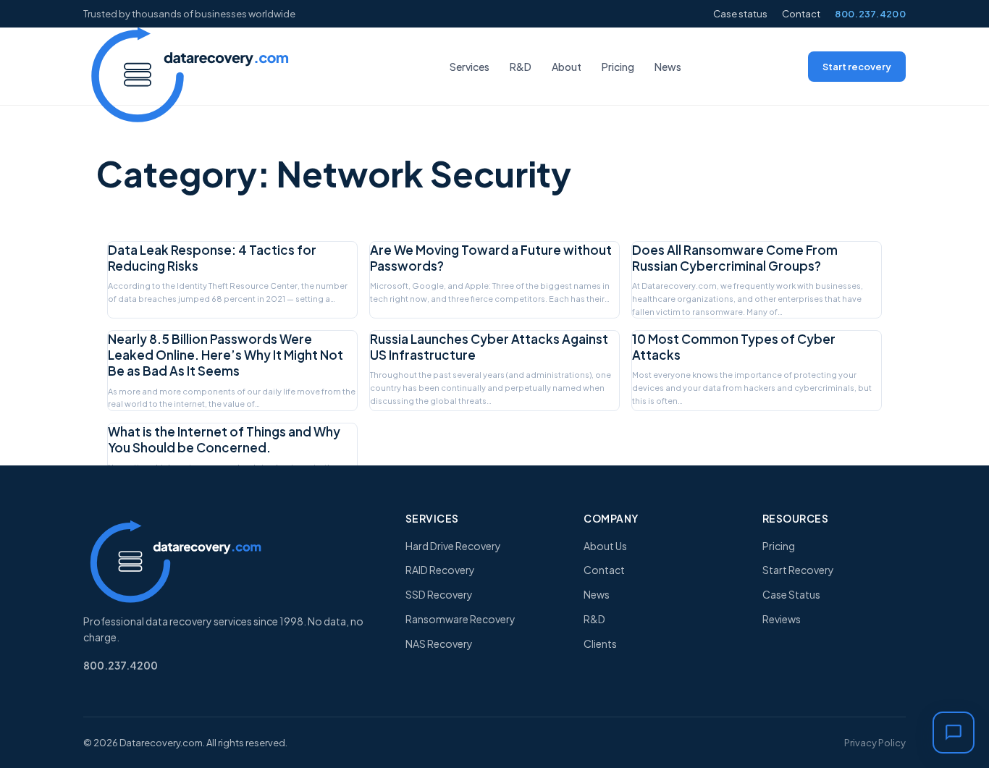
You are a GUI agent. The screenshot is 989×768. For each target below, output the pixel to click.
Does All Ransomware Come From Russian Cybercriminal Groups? (735, 258)
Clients (600, 643)
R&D (520, 66)
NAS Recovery (439, 643)
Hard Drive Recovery (453, 545)
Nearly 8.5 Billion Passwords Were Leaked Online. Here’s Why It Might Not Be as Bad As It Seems (225, 355)
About (566, 66)
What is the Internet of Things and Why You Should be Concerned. (224, 439)
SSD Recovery (439, 594)
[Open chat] (954, 733)
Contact (801, 14)
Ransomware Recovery (460, 618)
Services (469, 66)
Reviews (781, 618)
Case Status (791, 594)
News (668, 66)
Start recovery (856, 66)
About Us (605, 545)
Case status (740, 14)
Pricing (618, 66)
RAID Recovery (440, 569)
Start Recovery (798, 569)
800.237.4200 (870, 14)
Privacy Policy (875, 742)
